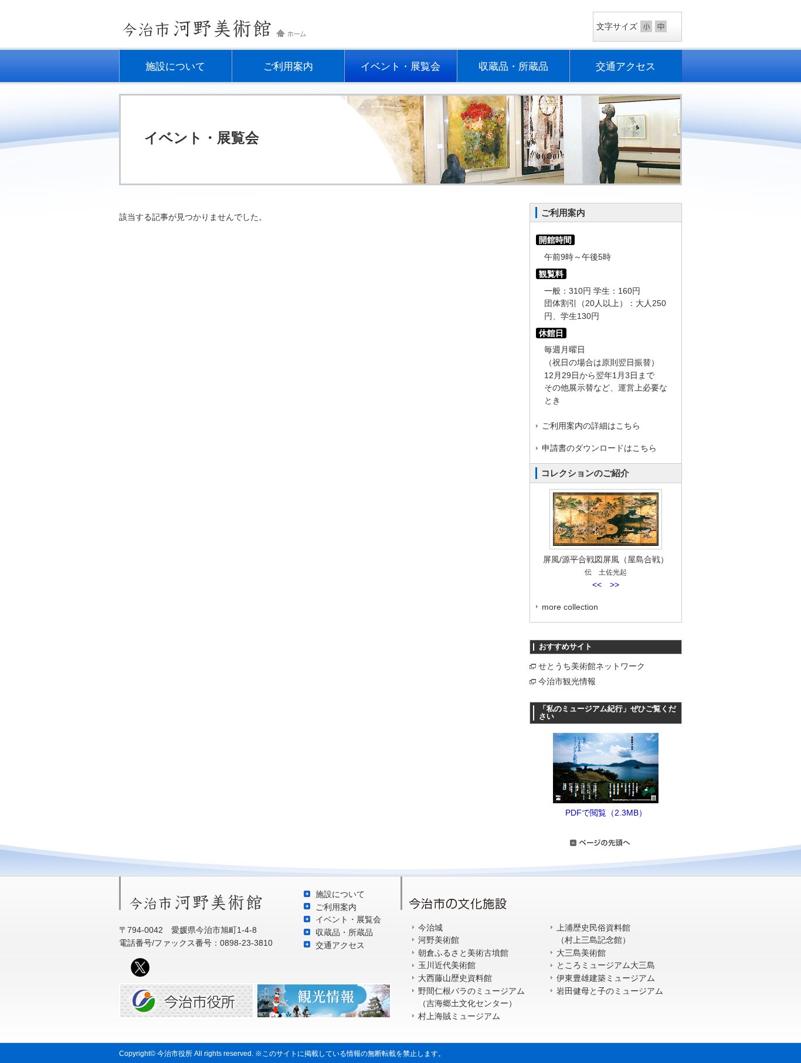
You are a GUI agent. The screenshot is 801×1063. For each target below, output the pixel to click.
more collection (570, 607)
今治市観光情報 (567, 681)
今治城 (430, 927)
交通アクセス (626, 66)
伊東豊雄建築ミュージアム (605, 978)
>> (614, 584)
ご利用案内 (288, 66)
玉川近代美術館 (447, 965)
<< (597, 584)
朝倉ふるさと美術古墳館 (463, 952)
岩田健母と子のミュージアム (609, 991)
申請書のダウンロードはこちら (599, 448)
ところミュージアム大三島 (605, 965)
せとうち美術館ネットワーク (591, 666)
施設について (175, 66)
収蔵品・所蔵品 (513, 66)
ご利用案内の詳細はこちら (591, 425)
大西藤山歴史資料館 (455, 978)
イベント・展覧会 (400, 66)
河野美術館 (438, 940)
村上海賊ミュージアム (459, 1016)
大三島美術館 (581, 952)
